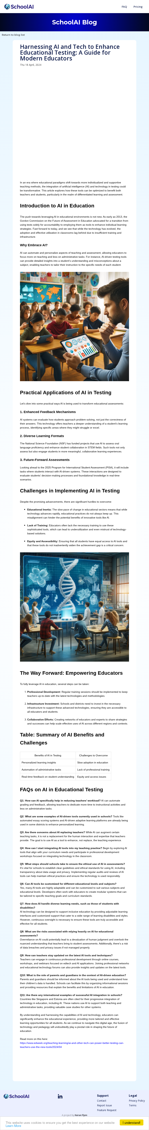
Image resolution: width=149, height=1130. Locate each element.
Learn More (13, 1125)
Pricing (138, 6)
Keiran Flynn (81, 1115)
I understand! (131, 1122)
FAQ (124, 6)
